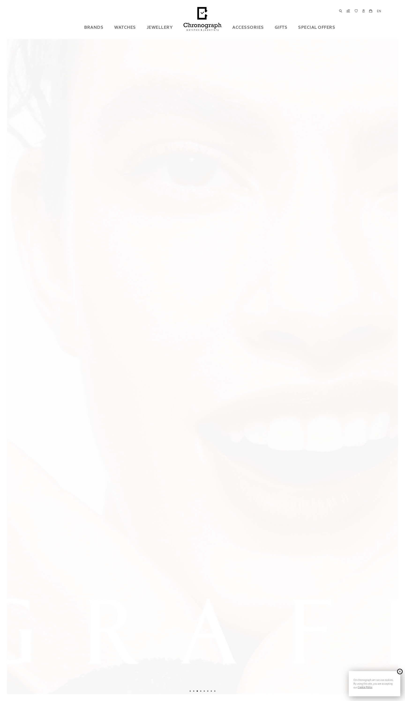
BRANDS (93, 27)
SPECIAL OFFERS (316, 27)
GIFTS (281, 27)
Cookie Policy (365, 687)
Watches (125, 27)
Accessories (248, 27)
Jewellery (160, 27)
